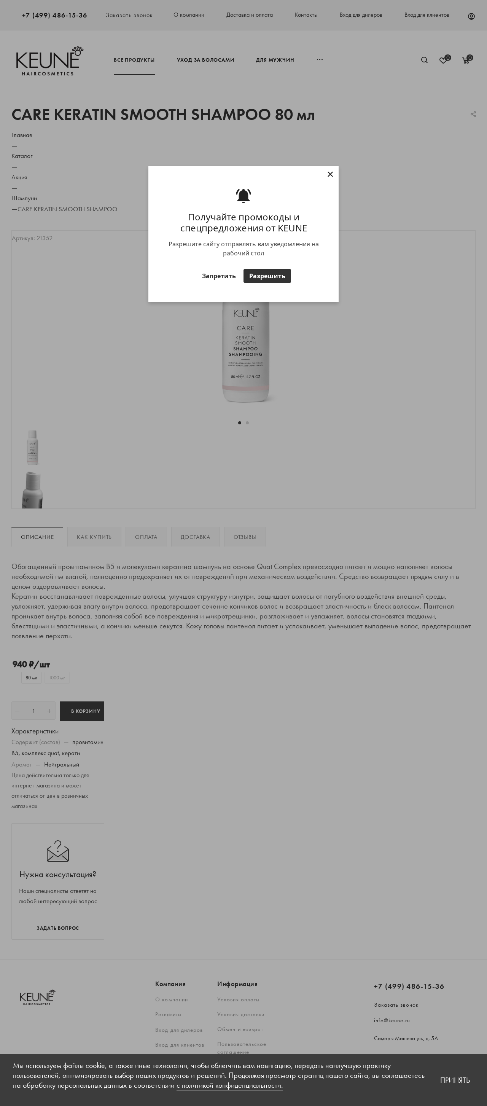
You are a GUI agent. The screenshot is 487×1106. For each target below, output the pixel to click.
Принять (455, 1080)
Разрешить (267, 275)
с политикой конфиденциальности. (230, 1085)
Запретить (219, 275)
